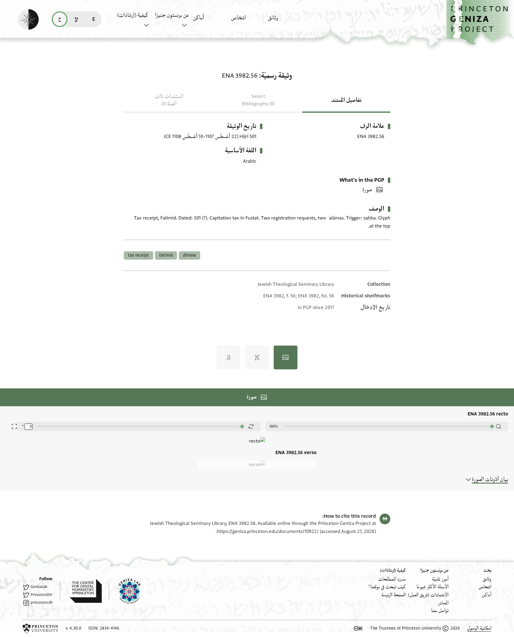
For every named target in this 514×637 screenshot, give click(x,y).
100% (273, 426)
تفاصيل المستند (346, 100)
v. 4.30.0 (73, 628)
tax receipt (138, 255)
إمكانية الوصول (479, 628)
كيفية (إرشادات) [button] (132, 15)
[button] (480, 22)
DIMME (189, 255)
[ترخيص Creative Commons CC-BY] (358, 628)
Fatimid (166, 255)
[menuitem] (285, 20)
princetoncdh (42, 602)
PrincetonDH (41, 594)
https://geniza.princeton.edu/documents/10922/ (268, 531)
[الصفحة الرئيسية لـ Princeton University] (40, 628)
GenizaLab (39, 586)
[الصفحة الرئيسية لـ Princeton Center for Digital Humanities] (81, 591)
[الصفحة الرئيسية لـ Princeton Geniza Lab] (124, 591)
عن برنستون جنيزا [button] (172, 15)
